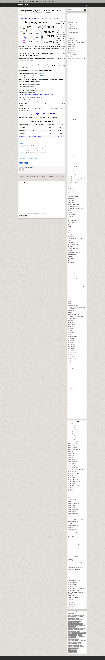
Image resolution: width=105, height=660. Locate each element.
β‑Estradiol (69, 232)
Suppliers (70, 497)
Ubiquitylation (70, 282)
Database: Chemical (71, 447)
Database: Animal (71, 429)
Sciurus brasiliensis (71, 344)
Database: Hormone (71, 463)
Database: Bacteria (71, 437)
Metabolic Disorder (71, 15)
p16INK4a (69, 64)
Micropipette (70, 256)
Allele (69, 123)
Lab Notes (69, 489)
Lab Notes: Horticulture (72, 554)
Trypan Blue (70, 266)
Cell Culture (70, 514)
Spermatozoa (70, 188)
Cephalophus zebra (71, 401)
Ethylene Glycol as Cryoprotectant (74, 180)
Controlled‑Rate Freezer (72, 276)
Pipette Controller (71, 246)
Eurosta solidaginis (71, 200)
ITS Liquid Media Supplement (73, 244)
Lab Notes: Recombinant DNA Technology (75, 588)
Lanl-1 (41, 75)
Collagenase (70, 212)
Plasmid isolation (79, 646)
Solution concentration (72, 607)
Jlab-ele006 (42, 73)
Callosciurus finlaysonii (72, 352)
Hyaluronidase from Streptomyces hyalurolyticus (76, 208)
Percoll (69, 218)
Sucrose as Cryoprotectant (72, 160)
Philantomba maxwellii (72, 372)
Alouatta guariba (70, 326)
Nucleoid (69, 303)
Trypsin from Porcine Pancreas (73, 220)
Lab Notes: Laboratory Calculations (74, 562)
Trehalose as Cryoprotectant (73, 162)
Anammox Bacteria (71, 172)
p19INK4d (69, 60)
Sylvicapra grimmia (71, 376)
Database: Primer (71, 477)
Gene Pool (69, 115)
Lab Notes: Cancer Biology (72, 527)
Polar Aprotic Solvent (71, 156)
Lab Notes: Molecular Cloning (73, 570)
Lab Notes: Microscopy (72, 521)
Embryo (69, 186)
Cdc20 (69, 36)
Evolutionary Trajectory (72, 119)
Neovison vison (70, 364)
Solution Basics (70, 606)
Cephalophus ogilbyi (71, 417)
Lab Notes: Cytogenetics (72, 536)
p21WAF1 (69, 72)
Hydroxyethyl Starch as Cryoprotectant (74, 166)
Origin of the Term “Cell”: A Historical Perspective (76, 316)
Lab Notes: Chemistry (71, 532)
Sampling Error (70, 117)
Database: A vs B (71, 425)
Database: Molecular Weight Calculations (75, 469)
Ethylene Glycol (70, 176)
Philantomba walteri (71, 378)
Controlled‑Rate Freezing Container (74, 274)
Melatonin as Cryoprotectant (73, 154)
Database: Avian (70, 435)
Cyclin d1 (81, 628)
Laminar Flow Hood (71, 310)
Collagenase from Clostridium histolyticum (75, 238)
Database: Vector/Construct (72, 485)
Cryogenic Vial (70, 268)
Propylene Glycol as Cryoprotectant (74, 174)
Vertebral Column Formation (72, 28)
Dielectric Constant (71, 146)
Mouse (70, 643)
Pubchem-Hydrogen (24, 145)
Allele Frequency (71, 121)
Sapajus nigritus (70, 330)
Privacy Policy (51, 1)
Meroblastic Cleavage (71, 50)
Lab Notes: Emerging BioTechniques (74, 519)
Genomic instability (73, 636)
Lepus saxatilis (70, 320)
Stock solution (70, 604)
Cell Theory (70, 312)
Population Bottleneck (71, 125)
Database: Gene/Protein (72, 461)
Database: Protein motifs (72, 479)
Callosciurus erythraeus (72, 350)
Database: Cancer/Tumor (72, 439)
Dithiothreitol (72, 631)
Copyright (32, 1)
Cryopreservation (73, 628)
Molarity (79, 642)
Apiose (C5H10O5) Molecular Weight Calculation (28, 158)
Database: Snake (71, 483)
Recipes (69, 600)
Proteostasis (70, 290)
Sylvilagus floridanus (71, 324)
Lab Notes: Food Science (72, 546)
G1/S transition (70, 48)
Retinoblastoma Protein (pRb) (73, 32)
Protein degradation (73, 648)
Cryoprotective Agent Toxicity (73, 182)
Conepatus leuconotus (72, 407)
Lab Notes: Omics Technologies (73, 576)
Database (69, 423)
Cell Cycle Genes (71, 46)
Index (44, 1)
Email (20, 204)
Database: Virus (70, 487)
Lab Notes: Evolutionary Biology (73, 544)
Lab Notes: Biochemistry (72, 507)
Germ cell (82, 636)
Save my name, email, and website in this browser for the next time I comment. (34, 213)
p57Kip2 (69, 68)
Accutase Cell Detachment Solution (74, 252)
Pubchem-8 (22, 152)
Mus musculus (77, 643)
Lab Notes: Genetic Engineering (73, 548)
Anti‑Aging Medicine (71, 158)
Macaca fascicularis (71, 354)
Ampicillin (79, 616)
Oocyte (69, 184)
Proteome (69, 288)
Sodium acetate (72, 649)
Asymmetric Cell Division (72, 40)
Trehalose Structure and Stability (73, 150)
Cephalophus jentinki (71, 415)
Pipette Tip (70, 260)
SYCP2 (69, 103)
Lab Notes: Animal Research (73, 503)
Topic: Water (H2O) (71, 236)
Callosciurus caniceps (71, 348)
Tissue (69, 194)
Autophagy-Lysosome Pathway (73, 101)
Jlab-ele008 (43, 77)
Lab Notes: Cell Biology (72, 529)
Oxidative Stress (71, 190)
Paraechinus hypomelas (72, 358)
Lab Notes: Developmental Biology (74, 538)
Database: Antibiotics (71, 431)
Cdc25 (69, 30)
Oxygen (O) (79, 645)
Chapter (69, 490)
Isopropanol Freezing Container (73, 270)
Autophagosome (70, 24)
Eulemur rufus (70, 342)
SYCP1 (69, 105)
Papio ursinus (70, 334)
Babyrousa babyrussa (71, 356)
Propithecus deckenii (71, 338)
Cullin (69, 74)
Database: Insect (71, 465)
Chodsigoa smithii (71, 362)
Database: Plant (70, 475)
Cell (76, 622)
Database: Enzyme (71, 455)
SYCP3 (69, 109)
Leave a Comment (48, 12)
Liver (78, 640)
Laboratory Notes (23, 4)
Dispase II (69, 210)
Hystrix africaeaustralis (72, 322)
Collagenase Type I (71, 222)
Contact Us (25, 1)
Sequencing (70, 523)
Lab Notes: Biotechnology (72, 525)
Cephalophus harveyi (71, 413)
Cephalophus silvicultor (72, 399)
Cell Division (70, 99)
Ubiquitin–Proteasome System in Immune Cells (76, 284)
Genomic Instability (71, 86)
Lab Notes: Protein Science (72, 586)
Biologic (69, 148)
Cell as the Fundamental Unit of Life (74, 314)
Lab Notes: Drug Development (73, 580)
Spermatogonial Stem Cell (72, 152)
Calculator (70, 564)
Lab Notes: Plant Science (72, 584)
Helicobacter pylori (73, 639)
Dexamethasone (70, 216)
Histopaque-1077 (71, 240)
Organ (69, 192)
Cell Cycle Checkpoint (71, 44)
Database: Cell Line (71, 443)
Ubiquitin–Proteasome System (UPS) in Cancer (76, 42)
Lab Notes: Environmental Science (74, 542)
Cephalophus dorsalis (71, 409)
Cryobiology (70, 234)
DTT (78, 631)
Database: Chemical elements (73, 449)
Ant (77, 618)
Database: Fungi (70, 459)
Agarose (71, 613)
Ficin (68, 228)
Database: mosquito (71, 471)
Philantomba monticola (72, 374)
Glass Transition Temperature (73, 196)
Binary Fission (70, 56)
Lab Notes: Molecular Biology (73, 569)
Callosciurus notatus (71, 346)
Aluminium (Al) (72, 616)
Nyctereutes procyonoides (72, 336)
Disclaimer (38, 1)
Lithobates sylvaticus (71, 202)
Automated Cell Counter (72, 272)
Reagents (69, 599)
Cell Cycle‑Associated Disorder (73, 204)
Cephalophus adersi (71, 370)
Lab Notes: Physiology (72, 582)
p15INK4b (69, 62)
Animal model (71, 618)
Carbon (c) (71, 622)
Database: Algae (70, 427)
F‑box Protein (70, 76)
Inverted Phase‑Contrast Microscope (74, 264)
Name (20, 200)
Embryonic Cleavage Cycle (72, 54)
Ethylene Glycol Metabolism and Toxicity (75, 178)
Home (19, 1)
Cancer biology (76, 621)
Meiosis (69, 107)
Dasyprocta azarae (71, 332)
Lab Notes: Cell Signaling (72, 530)
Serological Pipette (71, 262)
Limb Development (71, 26)
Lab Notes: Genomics (71, 552)
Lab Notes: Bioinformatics (72, 509)
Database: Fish (70, 457)
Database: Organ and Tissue (73, 473)
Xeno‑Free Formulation (72, 214)
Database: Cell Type (71, 445)
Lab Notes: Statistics (71, 595)
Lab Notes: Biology (71, 511)
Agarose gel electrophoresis (75, 615)
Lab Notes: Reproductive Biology (73, 590)
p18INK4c (69, 66)
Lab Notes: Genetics (71, 550)
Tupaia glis (70, 366)
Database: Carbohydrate (72, 441)
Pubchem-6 (22, 148)
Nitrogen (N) (71, 645)
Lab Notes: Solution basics (73, 534)
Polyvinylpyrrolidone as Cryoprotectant (74, 164)
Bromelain (69, 226)
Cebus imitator (70, 328)
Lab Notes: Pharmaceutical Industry (74, 578)
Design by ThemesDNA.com (52, 658)
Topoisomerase (72, 652)
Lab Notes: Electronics (72, 560)
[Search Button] (86, 5)
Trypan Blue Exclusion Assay (73, 248)
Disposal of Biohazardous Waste (73, 305)
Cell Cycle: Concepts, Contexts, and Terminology (76, 58)
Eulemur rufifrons (71, 340)
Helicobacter (72, 637)
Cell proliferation (73, 625)
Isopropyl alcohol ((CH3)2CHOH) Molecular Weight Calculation (41, 11)
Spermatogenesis (71, 111)
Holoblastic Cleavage (71, 52)
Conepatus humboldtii (71, 405)
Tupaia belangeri (70, 368)
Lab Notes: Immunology (72, 556)
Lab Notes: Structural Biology (73, 597)
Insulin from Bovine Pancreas (73, 242)
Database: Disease (71, 451)
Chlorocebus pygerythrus (72, 318)
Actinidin (69, 230)
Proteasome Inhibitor (71, 170)
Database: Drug (70, 453)
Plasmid (70, 646)
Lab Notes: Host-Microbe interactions (74, 567)
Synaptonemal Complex (72, 113)
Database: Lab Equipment (72, 467)
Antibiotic (71, 619)
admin (33, 12)
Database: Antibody (71, 433)
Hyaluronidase (70, 250)
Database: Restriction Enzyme (73, 481)
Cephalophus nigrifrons (72, 411)
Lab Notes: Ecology (71, 540)
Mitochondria (71, 642)
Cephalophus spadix (71, 403)
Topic (69, 501)
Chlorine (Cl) (71, 626)
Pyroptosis (69, 168)
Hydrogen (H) (71, 640)
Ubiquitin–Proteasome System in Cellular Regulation (77, 286)
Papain (69, 224)
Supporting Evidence (72, 499)
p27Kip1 (69, 70)
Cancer (69, 84)
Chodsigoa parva (71, 360)
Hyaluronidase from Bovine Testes (74, 206)
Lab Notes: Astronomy (72, 505)
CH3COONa (82, 625)
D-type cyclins (78, 629)
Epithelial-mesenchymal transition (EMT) (76, 633)
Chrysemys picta (71, 198)
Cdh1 (69, 34)
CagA (69, 621)
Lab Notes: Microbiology (72, 566)
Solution (70, 602)
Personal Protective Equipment (73, 278)
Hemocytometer (70, 280)
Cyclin (69, 292)
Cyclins (70, 629)
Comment (21, 186)
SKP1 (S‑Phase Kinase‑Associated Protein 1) (76, 78)
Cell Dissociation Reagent (72, 254)
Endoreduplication (71, 38)
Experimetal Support (71, 492)
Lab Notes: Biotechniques (72, 513)
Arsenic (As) (78, 619)
